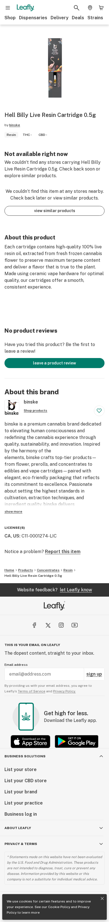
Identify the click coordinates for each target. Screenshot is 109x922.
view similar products (54, 210)
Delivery (59, 17)
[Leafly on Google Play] (76, 741)
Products (25, 570)
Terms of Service (31, 691)
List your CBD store (25, 780)
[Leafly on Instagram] (61, 625)
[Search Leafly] (76, 7)
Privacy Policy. (64, 691)
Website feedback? (54, 589)
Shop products (35, 410)
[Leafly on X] (47, 625)
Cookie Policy (59, 907)
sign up (94, 674)
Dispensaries (33, 17)
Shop (10, 17)
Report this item (62, 551)
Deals (78, 17)
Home (9, 570)
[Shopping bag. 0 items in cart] (101, 7)
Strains (95, 17)
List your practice (23, 803)
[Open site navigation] (7, 7)
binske (14, 125)
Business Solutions (25, 756)
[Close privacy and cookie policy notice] (102, 898)
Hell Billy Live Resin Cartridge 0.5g (33, 576)
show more (13, 511)
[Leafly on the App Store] (30, 741)
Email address (16, 665)
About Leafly (17, 828)
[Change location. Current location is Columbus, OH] (90, 7)
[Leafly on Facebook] (34, 625)
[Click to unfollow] (99, 410)
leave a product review (54, 363)
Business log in (20, 814)
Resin (68, 570)
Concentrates (48, 570)
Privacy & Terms (20, 844)
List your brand (20, 791)
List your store (20, 769)
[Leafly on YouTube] (74, 625)
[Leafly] (25, 7)
